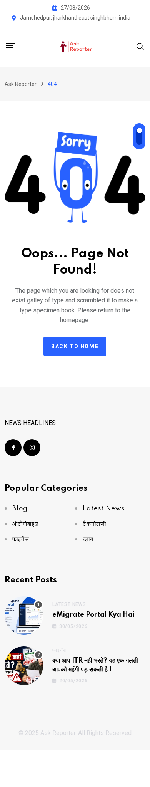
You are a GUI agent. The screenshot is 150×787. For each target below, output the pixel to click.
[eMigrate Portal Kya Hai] (24, 615)
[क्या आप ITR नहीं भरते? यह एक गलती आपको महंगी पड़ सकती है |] (24, 665)
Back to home (74, 346)
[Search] (140, 46)
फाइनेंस (59, 650)
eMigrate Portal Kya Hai (93, 614)
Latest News (69, 604)
